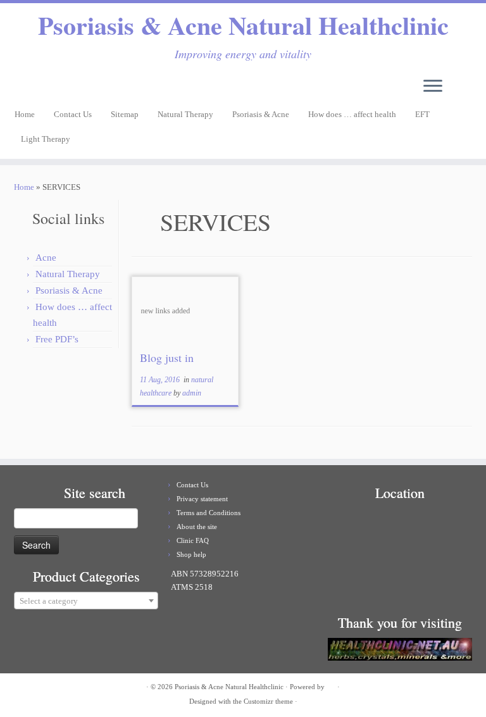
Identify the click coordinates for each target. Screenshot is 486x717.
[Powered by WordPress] (331, 684)
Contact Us (73, 114)
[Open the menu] (432, 86)
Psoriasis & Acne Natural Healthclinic (243, 25)
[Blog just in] (185, 309)
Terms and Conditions (208, 512)
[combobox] (86, 600)
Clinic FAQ (193, 540)
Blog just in (167, 357)
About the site (197, 526)
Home (25, 114)
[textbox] (86, 601)
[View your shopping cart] (469, 82)
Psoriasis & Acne (260, 114)
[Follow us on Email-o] (23, 86)
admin (191, 393)
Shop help (191, 554)
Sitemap (125, 114)
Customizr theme (268, 701)
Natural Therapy (185, 114)
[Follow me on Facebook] (39, 86)
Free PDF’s (56, 339)
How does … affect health (352, 114)
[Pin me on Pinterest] (55, 86)
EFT (422, 114)
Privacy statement (202, 498)
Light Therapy (45, 139)
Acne (45, 258)
